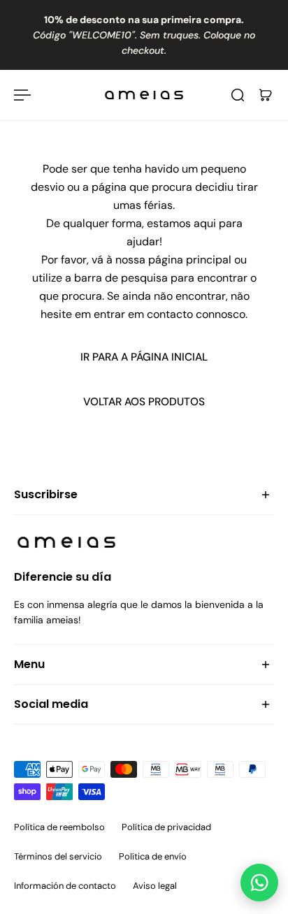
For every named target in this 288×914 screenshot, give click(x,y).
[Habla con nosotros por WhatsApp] (259, 882)
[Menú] (22, 95)
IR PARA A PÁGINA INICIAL (144, 357)
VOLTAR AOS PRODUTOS (144, 402)
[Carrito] (266, 95)
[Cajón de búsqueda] (238, 95)
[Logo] (144, 95)
